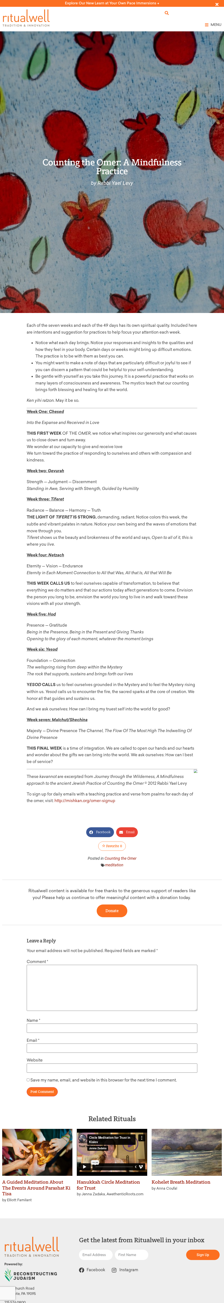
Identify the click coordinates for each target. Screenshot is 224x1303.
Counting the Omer (120, 858)
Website (35, 1060)
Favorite (113, 846)
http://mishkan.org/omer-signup (84, 800)
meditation (114, 865)
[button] (166, 13)
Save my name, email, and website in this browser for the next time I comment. (103, 1080)
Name (33, 1020)
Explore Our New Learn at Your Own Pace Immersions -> (112, 3)
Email (33, 1040)
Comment (37, 962)
